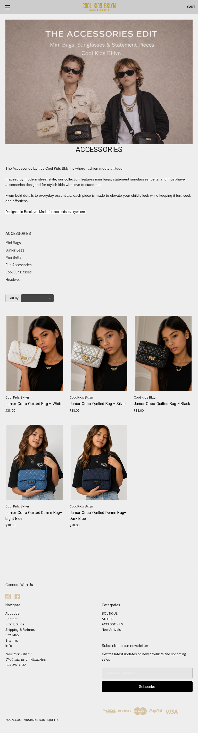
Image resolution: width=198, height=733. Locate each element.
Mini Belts (13, 257)
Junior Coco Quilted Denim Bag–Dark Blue (98, 515)
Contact (11, 618)
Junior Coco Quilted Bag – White (33, 403)
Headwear (13, 279)
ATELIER (107, 618)
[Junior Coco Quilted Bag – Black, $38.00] (163, 353)
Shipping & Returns (20, 629)
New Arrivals (111, 629)
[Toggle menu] (7, 7)
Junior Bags (14, 250)
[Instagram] (8, 596)
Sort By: (14, 298)
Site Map (12, 635)
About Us (12, 613)
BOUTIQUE (110, 613)
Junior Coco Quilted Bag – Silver (98, 403)
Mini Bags (13, 242)
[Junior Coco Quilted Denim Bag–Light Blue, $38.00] (34, 462)
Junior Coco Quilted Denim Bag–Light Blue (33, 515)
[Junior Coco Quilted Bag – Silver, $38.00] (99, 353)
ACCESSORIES (112, 624)
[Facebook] (17, 596)
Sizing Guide (14, 624)
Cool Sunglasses (18, 272)
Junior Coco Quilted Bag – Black (162, 403)
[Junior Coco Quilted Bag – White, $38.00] (34, 353)
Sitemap (11, 640)
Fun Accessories (18, 264)
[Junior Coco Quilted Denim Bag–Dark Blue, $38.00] (99, 462)
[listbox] (37, 298)
